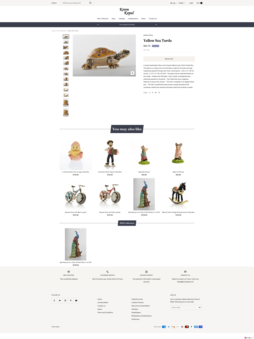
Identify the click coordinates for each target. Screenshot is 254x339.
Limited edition (103, 302)
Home (53, 31)
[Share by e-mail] (159, 92)
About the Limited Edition (140, 306)
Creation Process (137, 302)
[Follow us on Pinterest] (70, 300)
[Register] (199, 307)
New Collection (102, 19)
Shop (113, 19)
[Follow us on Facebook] (54, 300)
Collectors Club (137, 299)
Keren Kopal (148, 35)
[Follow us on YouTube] (76, 300)
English (181, 3)
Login (191, 3)
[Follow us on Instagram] (65, 300)
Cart (199, 3)
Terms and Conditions (105, 312)
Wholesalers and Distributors (141, 316)
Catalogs (121, 19)
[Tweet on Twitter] (156, 92)
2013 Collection (61, 31)
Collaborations (133, 19)
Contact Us (153, 19)
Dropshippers (136, 312)
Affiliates (134, 309)
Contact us (101, 306)
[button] (249, 338)
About (143, 19)
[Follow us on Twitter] (60, 300)
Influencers (135, 319)
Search (54, 3)
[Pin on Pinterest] (152, 92)
